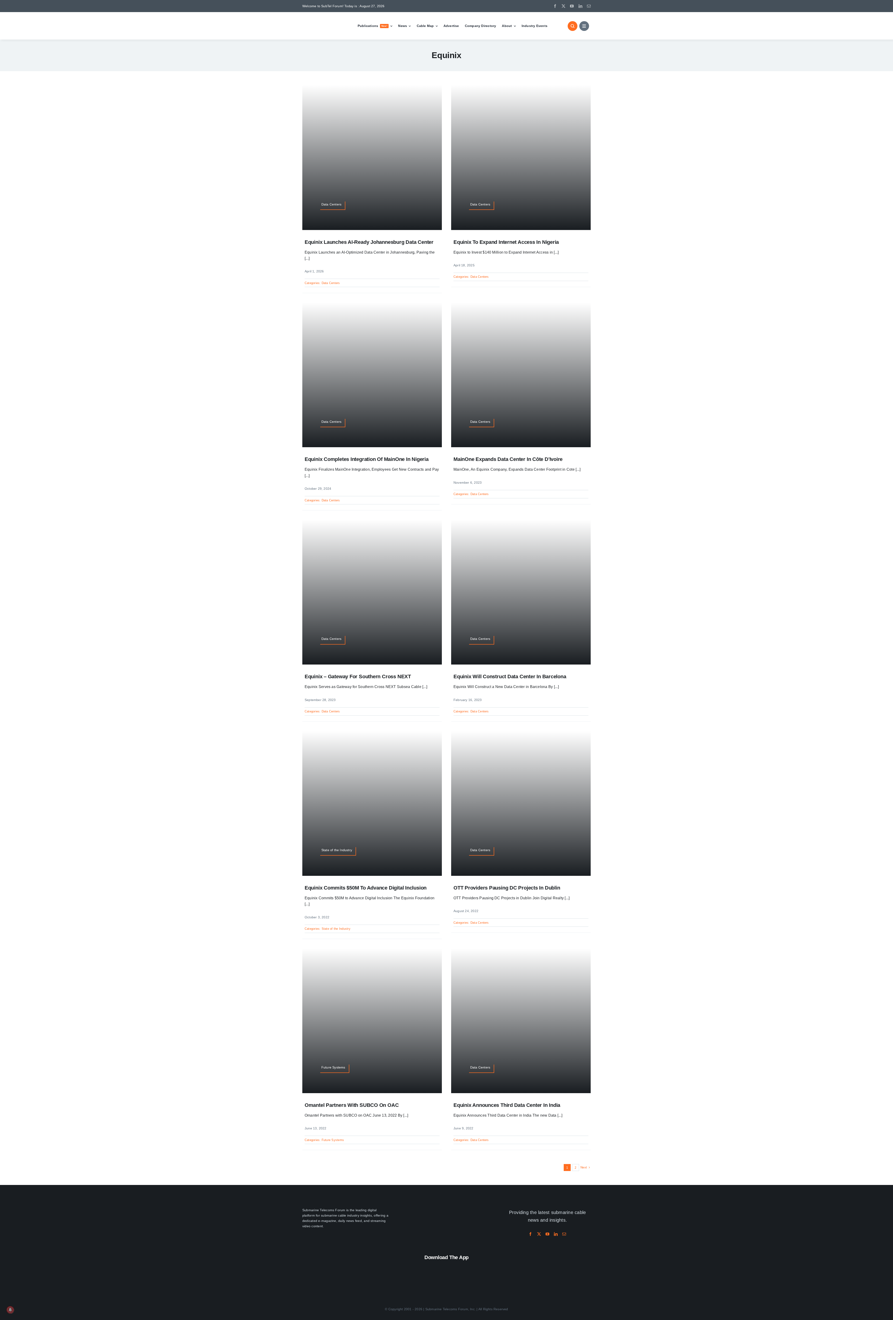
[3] (446, 1205)
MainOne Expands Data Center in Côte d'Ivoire (508, 459)
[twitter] (563, 6)
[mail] (589, 6)
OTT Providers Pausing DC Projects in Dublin (506, 888)
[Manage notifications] (10, 1309)
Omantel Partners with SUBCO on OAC (352, 1105)
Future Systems (333, 1140)
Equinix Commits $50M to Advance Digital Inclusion (366, 888)
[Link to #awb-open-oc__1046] (572, 26)
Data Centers (331, 283)
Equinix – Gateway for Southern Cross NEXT (358, 676)
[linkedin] (580, 6)
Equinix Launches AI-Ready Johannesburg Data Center (369, 242)
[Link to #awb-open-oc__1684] (584, 26)
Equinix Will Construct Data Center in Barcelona (509, 676)
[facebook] (555, 6)
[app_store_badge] (416, 1266)
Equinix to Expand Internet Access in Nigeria (506, 242)
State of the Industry (336, 928)
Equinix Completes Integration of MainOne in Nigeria (367, 459)
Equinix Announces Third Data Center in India (506, 1105)
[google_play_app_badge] (477, 1266)
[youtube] (572, 6)
